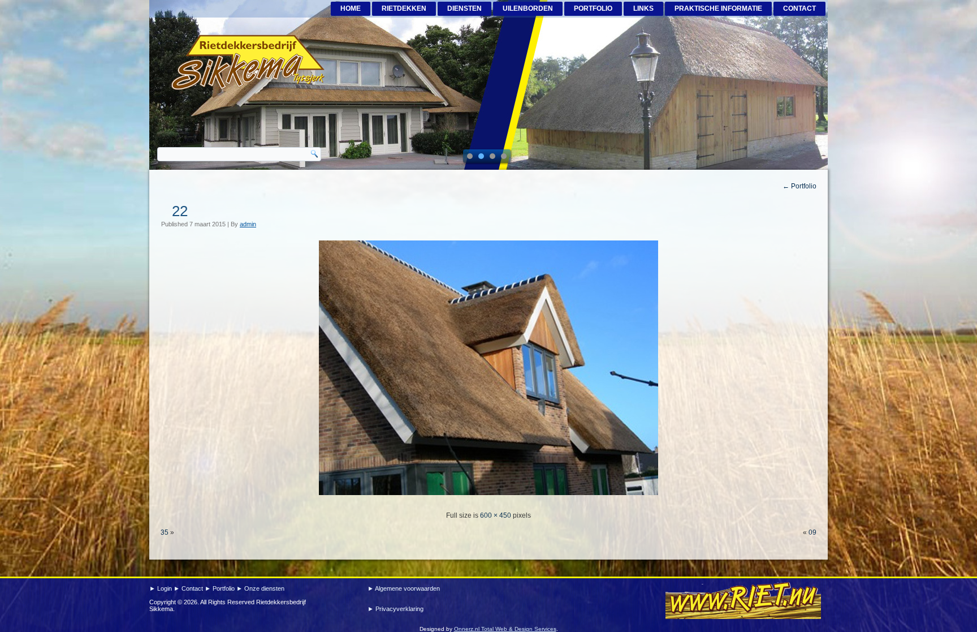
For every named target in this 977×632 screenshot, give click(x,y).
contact (799, 8)
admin (248, 224)
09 (812, 532)
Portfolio (593, 8)
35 (164, 532)
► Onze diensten (260, 588)
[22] (488, 498)
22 (180, 211)
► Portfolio (220, 588)
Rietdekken (404, 8)
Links (643, 8)
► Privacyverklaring (395, 608)
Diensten (464, 8)
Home (350, 8)
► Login (161, 588)
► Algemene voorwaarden (404, 588)
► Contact (189, 588)
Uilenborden (528, 8)
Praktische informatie (718, 8)
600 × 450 (495, 515)
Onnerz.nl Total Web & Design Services (505, 629)
